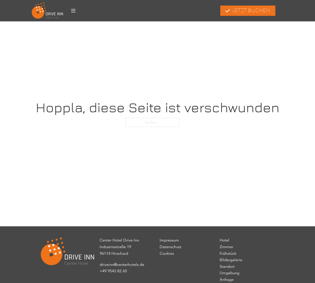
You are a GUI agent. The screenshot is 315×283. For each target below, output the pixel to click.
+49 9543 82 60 (113, 271)
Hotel (224, 240)
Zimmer (226, 246)
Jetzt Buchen (251, 10)
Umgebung (229, 273)
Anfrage (227, 279)
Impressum (169, 240)
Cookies (167, 253)
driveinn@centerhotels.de (122, 264)
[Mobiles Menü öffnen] (73, 10)
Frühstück (228, 253)
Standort (227, 266)
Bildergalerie (231, 260)
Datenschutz (171, 246)
